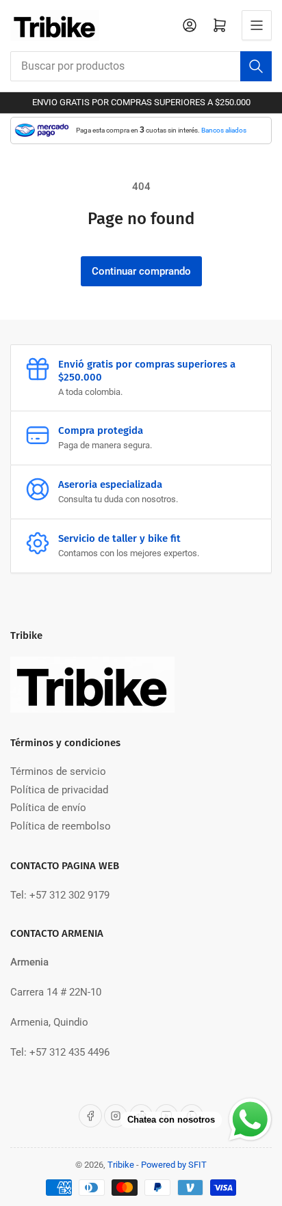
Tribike (120, 1165)
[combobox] (141, 66)
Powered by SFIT (174, 1165)
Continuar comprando (141, 271)
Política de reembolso (60, 826)
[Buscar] (256, 66)
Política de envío (48, 807)
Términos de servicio (58, 771)
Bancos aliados (223, 130)
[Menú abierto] (257, 25)
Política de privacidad (59, 790)
